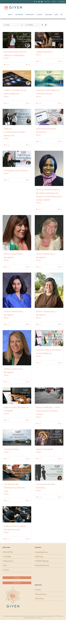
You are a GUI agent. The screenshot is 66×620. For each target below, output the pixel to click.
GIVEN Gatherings (42, 561)
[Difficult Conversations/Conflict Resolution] (17, 117)
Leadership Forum (42, 552)
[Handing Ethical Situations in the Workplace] (49, 338)
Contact (6, 570)
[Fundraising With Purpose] (17, 159)
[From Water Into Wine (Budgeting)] (49, 117)
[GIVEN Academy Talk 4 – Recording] (49, 290)
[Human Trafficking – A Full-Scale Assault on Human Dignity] (49, 396)
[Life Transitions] (17, 437)
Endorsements (8, 561)
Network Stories (41, 594)
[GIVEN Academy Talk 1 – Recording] (17, 232)
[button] (61, 14)
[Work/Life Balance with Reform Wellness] (17, 514)
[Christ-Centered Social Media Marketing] (17, 78)
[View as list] (45, 25)
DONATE (47, 1)
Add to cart (7, 64)
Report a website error (37, 618)
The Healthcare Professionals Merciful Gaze (15, 487)
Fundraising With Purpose (16, 170)
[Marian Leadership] (49, 437)
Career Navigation (44, 52)
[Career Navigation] (49, 40)
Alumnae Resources (42, 565)
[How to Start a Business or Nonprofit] (17, 396)
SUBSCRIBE (62, 1)
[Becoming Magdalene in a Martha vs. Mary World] (17, 40)
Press (5, 565)
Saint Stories (40, 598)
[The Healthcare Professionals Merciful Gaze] (17, 472)
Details (28, 64)
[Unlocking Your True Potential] (49, 472)
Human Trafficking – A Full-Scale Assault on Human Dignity (48, 410)
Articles (38, 590)
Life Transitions (11, 449)
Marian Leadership (44, 449)
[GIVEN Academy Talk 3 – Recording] (17, 290)
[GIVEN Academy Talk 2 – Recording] (49, 232)
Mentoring (39, 556)
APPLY (54, 1)
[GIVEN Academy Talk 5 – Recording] (17, 347)
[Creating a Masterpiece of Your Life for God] (49, 78)
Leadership (7, 556)
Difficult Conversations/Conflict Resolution (15, 132)
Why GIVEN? (8, 552)
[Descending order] (22, 25)
